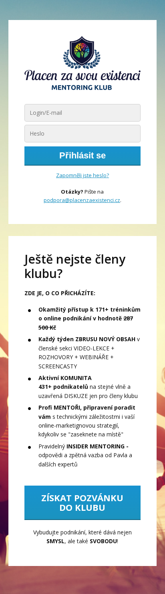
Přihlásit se (82, 155)
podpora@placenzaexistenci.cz (82, 200)
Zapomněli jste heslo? (82, 175)
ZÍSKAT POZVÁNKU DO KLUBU (82, 502)
